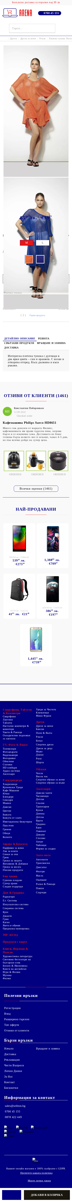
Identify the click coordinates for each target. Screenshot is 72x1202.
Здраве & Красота (15, 843)
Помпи (40, 888)
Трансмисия (43, 863)
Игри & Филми (11, 972)
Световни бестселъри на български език (17, 961)
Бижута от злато (12, 818)
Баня (38, 827)
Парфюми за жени (13, 848)
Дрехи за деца (44, 748)
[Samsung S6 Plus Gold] (36, 639)
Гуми (6, 919)
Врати (39, 820)
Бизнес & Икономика (15, 965)
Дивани (40, 834)
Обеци (6, 833)
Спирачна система (13, 908)
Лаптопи (8, 719)
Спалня (40, 803)
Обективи (8, 761)
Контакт (9, 1082)
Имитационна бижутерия (17, 821)
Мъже (39, 751)
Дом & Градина (13, 892)
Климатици (42, 712)
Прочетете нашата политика (36, 1173)
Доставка (11, 347)
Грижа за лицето (12, 860)
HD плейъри (10, 767)
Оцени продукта (37, 315)
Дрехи (13, 38)
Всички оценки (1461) (36, 488)
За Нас (8, 1076)
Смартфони (9, 716)
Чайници (41, 845)
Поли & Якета (44, 733)
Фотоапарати (10, 752)
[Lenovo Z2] (19, 538)
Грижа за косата (12, 867)
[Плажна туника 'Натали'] (36, 175)
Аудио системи (11, 771)
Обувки (41, 769)
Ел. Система (10, 900)
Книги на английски (14, 969)
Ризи (39, 758)
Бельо (39, 740)
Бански (40, 729)
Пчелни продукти (13, 870)
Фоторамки (9, 758)
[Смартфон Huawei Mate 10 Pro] (52, 539)
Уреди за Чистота (46, 709)
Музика (7, 975)
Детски (40, 799)
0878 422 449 (13, 1117)
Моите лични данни (39, 1180)
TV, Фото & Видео (15, 744)
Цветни (7, 811)
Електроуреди (12, 780)
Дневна (40, 813)
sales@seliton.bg (15, 1105)
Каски (6, 922)
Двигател (41, 867)
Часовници (42, 796)
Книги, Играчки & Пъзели (15, 950)
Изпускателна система (15, 904)
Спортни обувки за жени (50, 779)
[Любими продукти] (60, 28)
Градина (40, 824)
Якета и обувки (11, 925)
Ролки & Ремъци (45, 884)
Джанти (7, 916)
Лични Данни (13, 1070)
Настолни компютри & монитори (16, 727)
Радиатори (9, 896)
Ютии (6, 793)
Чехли (39, 773)
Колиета (7, 837)
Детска (40, 817)
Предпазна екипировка (16, 928)
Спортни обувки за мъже (50, 782)
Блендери (8, 796)
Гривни (7, 829)
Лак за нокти (10, 851)
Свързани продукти (19, 343)
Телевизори (9, 748)
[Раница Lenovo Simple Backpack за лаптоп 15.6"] (19, 590)
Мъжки (7, 803)
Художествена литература (17, 956)
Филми (7, 978)
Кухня (39, 810)
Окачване (41, 880)
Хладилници (10, 784)
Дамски (7, 807)
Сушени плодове (12, 880)
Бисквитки (11, 1087)
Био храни (10, 876)
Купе (5, 912)
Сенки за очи (10, 854)
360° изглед (10, 934)
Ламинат (41, 831)
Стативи (7, 764)
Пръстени (8, 825)
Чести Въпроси (14, 1065)
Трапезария (42, 806)
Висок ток (42, 776)
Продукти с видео (15, 941)
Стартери (41, 892)
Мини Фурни (43, 716)
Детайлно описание (19, 338)
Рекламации (12, 1059)
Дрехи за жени (28, 38)
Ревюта (43, 338)
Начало (8, 1048)
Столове (40, 838)
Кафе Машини (11, 790)
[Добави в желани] (11, 1195)
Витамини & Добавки (15, 863)
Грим (6, 857)
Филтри (40, 871)
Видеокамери (10, 755)
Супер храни (10, 883)
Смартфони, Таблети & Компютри (17, 711)
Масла (39, 875)
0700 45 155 (51, 13)
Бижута (7, 814)
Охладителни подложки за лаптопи (16, 737)
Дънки (40, 754)
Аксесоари (9, 774)
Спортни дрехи (44, 744)
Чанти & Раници (12, 732)
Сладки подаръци (13, 886)
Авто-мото (43, 855)
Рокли (42, 38)
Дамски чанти (44, 793)
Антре (39, 841)
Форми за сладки (46, 848)
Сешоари (8, 800)
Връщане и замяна (51, 343)
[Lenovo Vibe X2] (52, 589)
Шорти (40, 762)
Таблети (7, 723)
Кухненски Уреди (13, 787)
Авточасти (42, 859)
